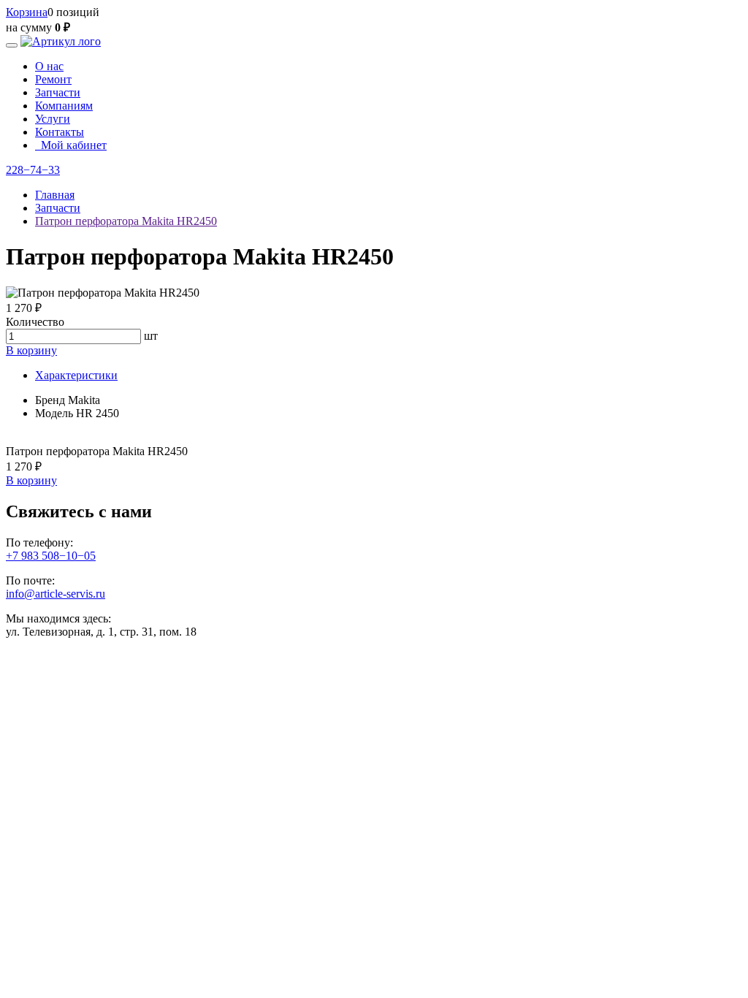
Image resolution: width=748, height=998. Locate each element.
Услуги (52, 119)
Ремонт (53, 79)
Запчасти (57, 92)
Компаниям (64, 105)
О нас (49, 66)
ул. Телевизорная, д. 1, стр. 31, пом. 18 (101, 631)
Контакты (59, 132)
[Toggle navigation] (12, 45)
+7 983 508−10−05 (51, 555)
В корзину (31, 350)
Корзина (26, 12)
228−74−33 (33, 170)
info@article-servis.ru (55, 593)
